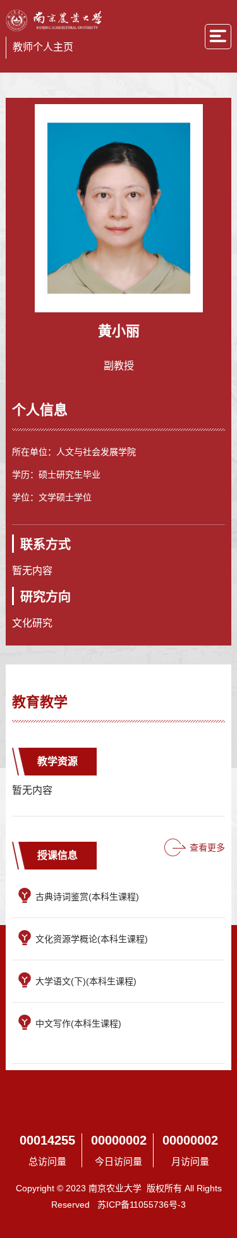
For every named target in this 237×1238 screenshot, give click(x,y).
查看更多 (207, 847)
